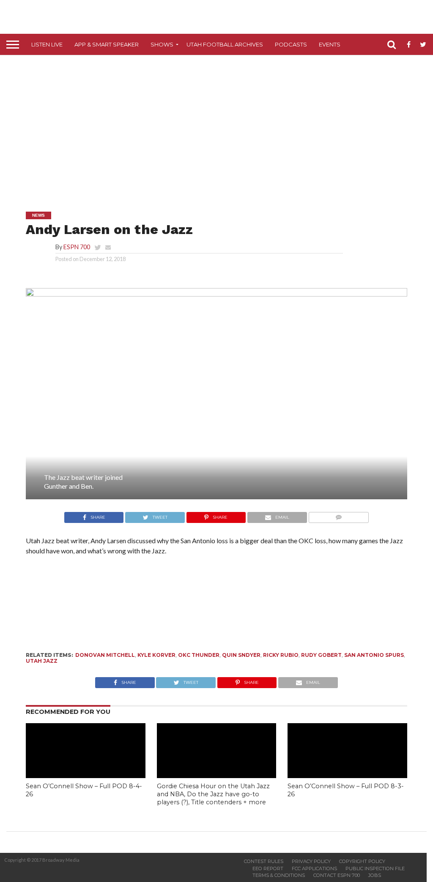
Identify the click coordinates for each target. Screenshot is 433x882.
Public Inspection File (375, 868)
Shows (162, 44)
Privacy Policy (311, 861)
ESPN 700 (76, 246)
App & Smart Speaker (106, 44)
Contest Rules (263, 861)
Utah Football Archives (224, 44)
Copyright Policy (362, 861)
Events (329, 44)
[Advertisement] (219, 127)
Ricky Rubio (281, 655)
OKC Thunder (198, 655)
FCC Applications (314, 868)
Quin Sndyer (241, 655)
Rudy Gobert (321, 655)
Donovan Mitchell (105, 655)
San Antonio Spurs (374, 655)
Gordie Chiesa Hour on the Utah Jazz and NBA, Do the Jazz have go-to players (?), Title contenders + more (213, 794)
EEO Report (267, 868)
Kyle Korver (156, 655)
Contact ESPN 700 (336, 875)
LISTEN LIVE (47, 44)
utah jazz (42, 661)
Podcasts (291, 44)
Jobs (374, 875)
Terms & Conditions (278, 875)
